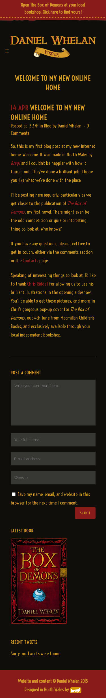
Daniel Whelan (69, 126)
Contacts (30, 260)
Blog (47, 126)
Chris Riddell (37, 284)
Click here (50, 12)
